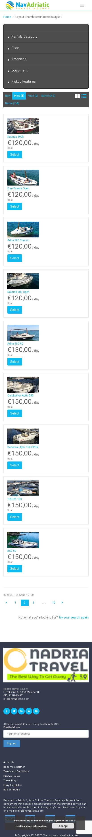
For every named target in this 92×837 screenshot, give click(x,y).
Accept (63, 826)
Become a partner (14, 767)
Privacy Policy (11, 776)
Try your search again (74, 617)
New (7, 95)
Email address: (12, 727)
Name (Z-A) (12, 103)
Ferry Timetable (12, 785)
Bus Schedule (11, 789)
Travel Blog (10, 780)
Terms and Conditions (16, 771)
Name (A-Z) (48, 95)
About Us (8, 762)
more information (36, 826)
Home (7, 16)
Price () (19, 95)
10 (53, 602)
